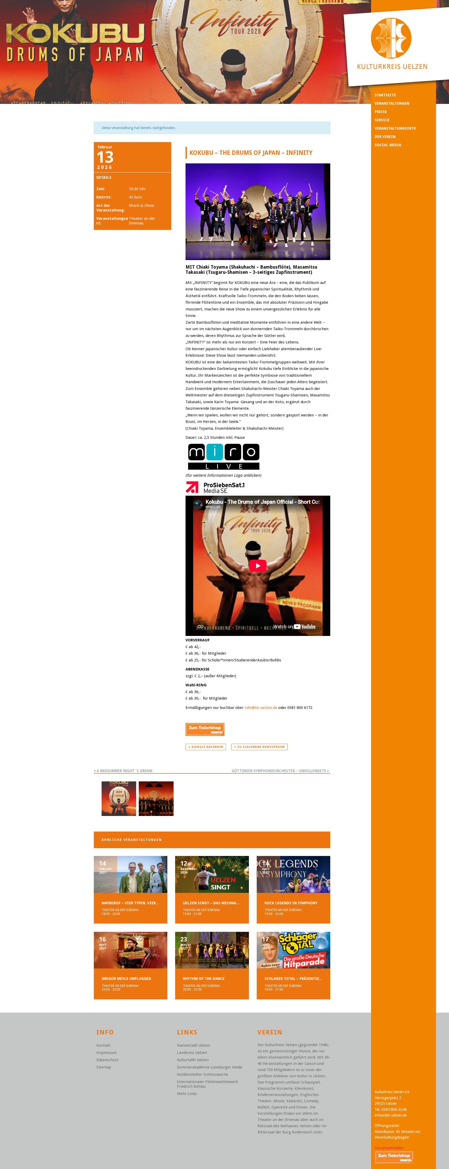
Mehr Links (187, 1093)
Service (382, 120)
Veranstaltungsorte (395, 128)
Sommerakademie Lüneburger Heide (209, 1067)
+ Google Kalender (205, 747)
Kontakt (103, 1045)
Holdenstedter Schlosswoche (202, 1074)
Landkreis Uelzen (192, 1052)
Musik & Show (141, 205)
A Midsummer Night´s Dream (123, 771)
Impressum (106, 1052)
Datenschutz (107, 1060)
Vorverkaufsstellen (389, 1148)
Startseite (385, 95)
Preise (381, 112)
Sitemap (103, 1067)
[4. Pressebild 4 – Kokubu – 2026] (156, 798)
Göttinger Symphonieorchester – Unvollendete (280, 771)
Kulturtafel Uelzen (193, 1060)
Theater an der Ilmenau (142, 220)
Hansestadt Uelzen (193, 1045)
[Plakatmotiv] (119, 798)
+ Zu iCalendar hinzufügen (259, 747)
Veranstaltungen (392, 103)
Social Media (388, 145)
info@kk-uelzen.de (261, 707)
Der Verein (385, 137)
